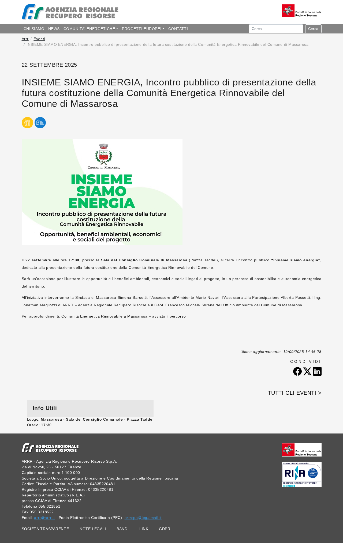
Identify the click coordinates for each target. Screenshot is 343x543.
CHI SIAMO (34, 29)
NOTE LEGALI (93, 529)
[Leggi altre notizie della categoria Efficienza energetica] (40, 126)
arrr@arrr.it (44, 517)
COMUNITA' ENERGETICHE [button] (89, 29)
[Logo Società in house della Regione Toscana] (302, 449)
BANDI (123, 529)
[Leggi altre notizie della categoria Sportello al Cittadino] (27, 126)
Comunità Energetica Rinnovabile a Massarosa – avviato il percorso (124, 316)
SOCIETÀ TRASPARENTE (45, 529)
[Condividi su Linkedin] (317, 371)
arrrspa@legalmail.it (143, 517)
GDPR (164, 529)
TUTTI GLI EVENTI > (294, 393)
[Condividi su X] (308, 371)
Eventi (39, 39)
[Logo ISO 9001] (302, 474)
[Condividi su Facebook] (298, 371)
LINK (143, 529)
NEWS (54, 29)
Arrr (25, 39)
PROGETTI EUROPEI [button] (141, 29)
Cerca (313, 29)
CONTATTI (178, 29)
